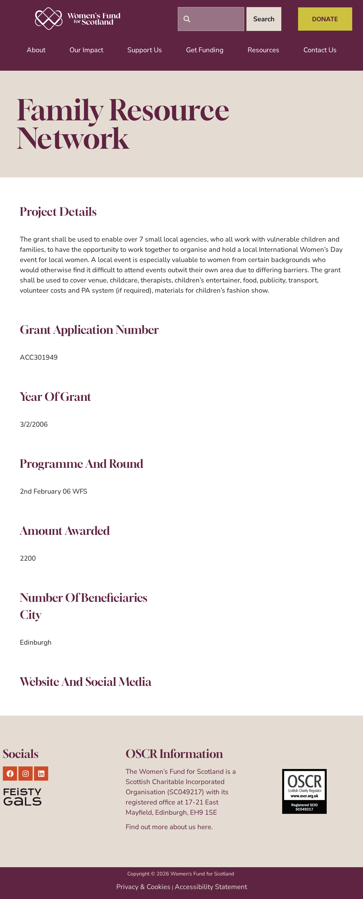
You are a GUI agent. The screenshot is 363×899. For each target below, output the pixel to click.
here (204, 826)
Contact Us (320, 50)
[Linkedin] (41, 773)
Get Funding (204, 50)
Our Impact (86, 50)
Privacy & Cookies (143, 886)
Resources (263, 50)
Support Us (144, 50)
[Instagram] (25, 773)
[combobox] (211, 19)
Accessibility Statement (211, 886)
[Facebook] (10, 773)
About (36, 50)
